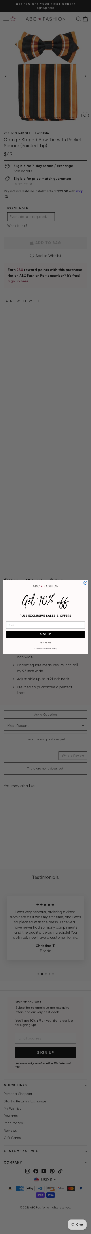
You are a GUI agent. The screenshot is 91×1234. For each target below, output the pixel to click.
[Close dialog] (85, 582)
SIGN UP (45, 634)
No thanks (45, 642)
